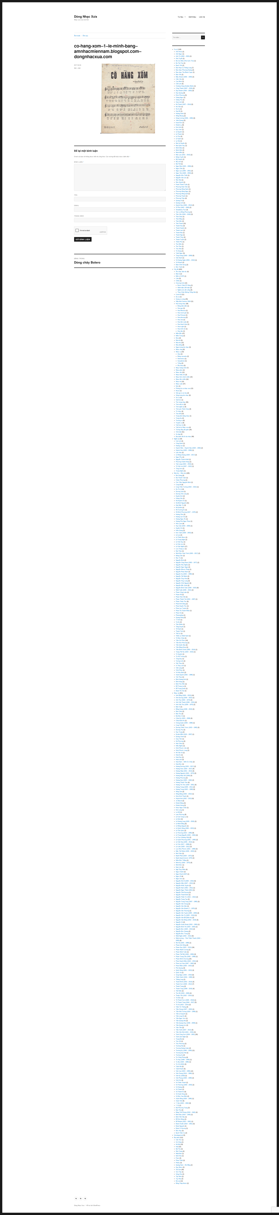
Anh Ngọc (179, 54)
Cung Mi (178, 484)
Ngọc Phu (179, 457)
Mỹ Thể (178, 164)
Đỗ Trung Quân (180, 688)
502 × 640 (77, 68)
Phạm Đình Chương (182, 959)
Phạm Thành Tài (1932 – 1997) (185, 599)
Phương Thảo (180, 198)
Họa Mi (178, 111)
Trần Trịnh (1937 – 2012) (183, 1030)
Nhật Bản (179, 1153)
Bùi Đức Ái (179, 716)
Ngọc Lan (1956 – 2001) (183, 171)
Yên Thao (179, 677)
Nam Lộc (178, 867)
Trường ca (179, 420)
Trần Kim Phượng (181, 642)
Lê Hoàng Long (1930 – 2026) (185, 821)
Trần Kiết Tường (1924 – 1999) (185, 1011)
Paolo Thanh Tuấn (181, 184)
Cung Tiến (179, 725)
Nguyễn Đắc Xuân (181, 585)
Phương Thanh (180, 196)
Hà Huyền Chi (180, 500)
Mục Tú (178, 558)
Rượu (177, 391)
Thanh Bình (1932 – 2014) (184, 982)
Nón (177, 386)
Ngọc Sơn (179, 878)
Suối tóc (178, 400)
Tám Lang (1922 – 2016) (183, 464)
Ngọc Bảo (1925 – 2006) (183, 166)
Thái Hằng (179, 219)
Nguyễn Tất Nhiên (181, 576)
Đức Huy (178, 1130)
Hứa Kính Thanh (181, 796)
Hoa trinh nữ (181, 329)
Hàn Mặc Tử (180, 505)
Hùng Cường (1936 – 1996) (184, 118)
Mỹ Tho (178, 1149)
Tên (75, 195)
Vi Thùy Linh (180, 665)
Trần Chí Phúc (180, 640)
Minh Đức (179, 865)
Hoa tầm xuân (182, 322)
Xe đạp (178, 434)
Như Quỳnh (179, 182)
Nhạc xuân (179, 384)
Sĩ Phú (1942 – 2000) (182, 207)
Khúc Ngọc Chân (181, 807)
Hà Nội (178, 1144)
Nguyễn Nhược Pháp (182, 569)
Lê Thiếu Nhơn (180, 537)
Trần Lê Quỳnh (180, 1014)
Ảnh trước (77, 36)
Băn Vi (178, 707)
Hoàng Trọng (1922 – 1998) (184, 789)
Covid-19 (178, 294)
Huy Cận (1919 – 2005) (183, 526)
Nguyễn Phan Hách (182, 571)
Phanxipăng (179, 615)
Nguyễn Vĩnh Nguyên (182, 583)
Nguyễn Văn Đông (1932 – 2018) (186, 920)
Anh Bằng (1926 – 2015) (183, 695)
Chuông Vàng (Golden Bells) (185, 86)
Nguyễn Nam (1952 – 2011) (184, 888)
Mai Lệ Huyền (180, 143)
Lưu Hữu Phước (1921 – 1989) (185, 849)
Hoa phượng (181, 317)
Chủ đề (176, 269)
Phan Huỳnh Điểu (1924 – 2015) (186, 961)
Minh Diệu (179, 148)
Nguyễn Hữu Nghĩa (182, 565)
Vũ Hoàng (179, 1087)
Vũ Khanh (179, 262)
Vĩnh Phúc (179, 670)
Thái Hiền (179, 221)
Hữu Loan (179, 523)
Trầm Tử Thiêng (181, 1007)
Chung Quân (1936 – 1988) (184, 723)
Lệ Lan (178, 535)
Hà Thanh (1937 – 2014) (183, 104)
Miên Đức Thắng (181, 860)
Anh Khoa (179, 51)
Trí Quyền (179, 654)
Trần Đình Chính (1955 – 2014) (185, 649)
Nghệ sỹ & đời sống (184, 290)
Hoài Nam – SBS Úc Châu (184, 762)
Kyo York (179, 129)
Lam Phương (180, 814)
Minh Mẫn (179, 152)
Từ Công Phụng (181, 1057)
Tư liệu (180, 17)
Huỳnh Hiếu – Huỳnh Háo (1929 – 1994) (188, 448)
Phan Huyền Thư (181, 606)
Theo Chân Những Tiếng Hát (187, 292)
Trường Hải (179, 1046)
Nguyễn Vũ (179, 922)
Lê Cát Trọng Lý (181, 817)
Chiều (177, 281)
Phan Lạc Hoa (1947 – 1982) (185, 963)
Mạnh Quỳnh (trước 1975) (184, 858)
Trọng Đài (179, 1039)
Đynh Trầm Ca (180, 1133)
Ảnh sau (85, 36)
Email (76, 205)
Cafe (177, 278)
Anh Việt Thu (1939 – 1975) (184, 704)
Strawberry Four (181, 210)
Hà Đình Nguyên (181, 503)
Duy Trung (179, 732)
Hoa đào (180, 331)
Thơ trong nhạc (180, 402)
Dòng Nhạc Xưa (85, 16)
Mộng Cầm (179, 555)
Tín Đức (178, 998)
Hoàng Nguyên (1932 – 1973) (185, 773)
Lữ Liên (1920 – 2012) (183, 846)
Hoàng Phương (180, 778)
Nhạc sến (179, 372)
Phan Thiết (179, 1160)
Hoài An (178, 755)
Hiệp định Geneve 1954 (183, 301)
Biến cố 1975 (180, 276)
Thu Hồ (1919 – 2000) (182, 993)
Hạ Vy (178, 109)
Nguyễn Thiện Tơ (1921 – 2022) (186, 897)
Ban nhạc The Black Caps (184, 72)
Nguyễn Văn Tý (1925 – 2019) (185, 915)
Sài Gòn (178, 1169)
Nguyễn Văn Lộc (181, 177)
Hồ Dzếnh (179, 507)
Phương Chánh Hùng (182, 462)
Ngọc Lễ (178, 876)
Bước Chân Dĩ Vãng (184, 285)
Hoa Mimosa (181, 310)
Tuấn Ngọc (179, 253)
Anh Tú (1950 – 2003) (182, 56)
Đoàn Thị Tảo (180, 691)
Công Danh (179, 443)
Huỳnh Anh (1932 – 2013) (184, 798)
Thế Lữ (178, 633)
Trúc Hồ (178, 1041)
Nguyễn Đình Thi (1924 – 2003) (185, 927)
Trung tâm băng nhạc (182, 416)
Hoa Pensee (181, 315)
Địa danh (176, 1137)
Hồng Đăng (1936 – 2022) (184, 794)
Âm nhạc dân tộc (181, 271)
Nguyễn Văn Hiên (181, 906)
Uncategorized (178, 1135)
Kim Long (179, 810)
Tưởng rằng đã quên (182, 429)
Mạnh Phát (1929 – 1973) (184, 856)
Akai (179, 354)
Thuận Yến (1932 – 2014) (184, 995)
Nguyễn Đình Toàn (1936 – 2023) (186, 588)
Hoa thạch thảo (182, 324)
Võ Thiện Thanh (181, 1082)
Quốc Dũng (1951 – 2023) (184, 970)
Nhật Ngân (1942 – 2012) (183, 936)
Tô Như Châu (180, 638)
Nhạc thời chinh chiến (183, 377)
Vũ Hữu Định (180, 672)
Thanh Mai (179, 232)
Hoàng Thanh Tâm (181, 782)
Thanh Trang (180, 986)
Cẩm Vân (179, 79)
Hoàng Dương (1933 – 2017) (185, 766)
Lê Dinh (178, 819)
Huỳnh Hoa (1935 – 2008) (184, 450)
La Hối (178, 812)
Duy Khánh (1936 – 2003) (184, 90)
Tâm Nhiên (179, 624)
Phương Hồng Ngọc (182, 191)
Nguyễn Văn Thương (182, 911)
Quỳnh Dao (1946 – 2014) (184, 205)
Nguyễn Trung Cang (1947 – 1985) (186, 901)
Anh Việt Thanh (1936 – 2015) (185, 702)
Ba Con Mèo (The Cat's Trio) (185, 61)
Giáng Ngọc (179, 97)
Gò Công (178, 1142)
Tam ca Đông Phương (183, 212)
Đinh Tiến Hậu (180, 1117)
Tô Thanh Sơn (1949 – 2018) (185, 1000)
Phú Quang (179, 968)
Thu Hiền (178, 244)
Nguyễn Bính (180, 560)
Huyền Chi (179, 528)
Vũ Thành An (180, 1091)
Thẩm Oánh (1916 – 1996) (184, 977)
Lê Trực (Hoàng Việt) (182, 837)
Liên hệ (202, 17)
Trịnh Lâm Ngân (181, 1037)
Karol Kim (179, 122)
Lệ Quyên (179, 132)
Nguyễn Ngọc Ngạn (182, 567)
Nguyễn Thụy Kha (181, 578)
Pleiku (178, 1163)
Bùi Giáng (179, 475)
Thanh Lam (179, 230)
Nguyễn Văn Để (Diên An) (184, 917)
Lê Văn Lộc (179, 544)
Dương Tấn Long (181, 494)
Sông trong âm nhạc (182, 395)
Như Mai (178, 180)
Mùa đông (179, 345)
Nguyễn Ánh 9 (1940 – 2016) (185, 881)
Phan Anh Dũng (181, 604)
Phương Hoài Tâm (182, 187)
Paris (177, 1158)
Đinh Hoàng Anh (181, 679)
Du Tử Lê (179, 489)
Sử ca (178, 397)
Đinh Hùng (179, 681)
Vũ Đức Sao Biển (181, 1096)
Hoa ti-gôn (181, 326)
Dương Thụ (179, 730)
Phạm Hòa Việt (180, 597)
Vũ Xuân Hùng (180, 1094)
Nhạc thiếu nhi (180, 374)
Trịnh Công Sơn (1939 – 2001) (185, 1034)
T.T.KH (178, 620)
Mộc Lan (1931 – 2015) (183, 155)
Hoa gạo (180, 308)
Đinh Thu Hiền (180, 684)
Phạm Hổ (179, 594)
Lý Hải (178, 141)
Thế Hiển (178, 991)
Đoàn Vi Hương (181, 1128)
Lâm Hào (178, 452)
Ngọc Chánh (180, 872)
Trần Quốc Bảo (180, 645)
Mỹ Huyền (179, 159)
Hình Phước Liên (181, 748)
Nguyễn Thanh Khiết (182, 459)
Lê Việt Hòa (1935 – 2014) (184, 842)
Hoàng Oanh (180, 113)
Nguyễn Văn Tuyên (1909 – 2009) (186, 913)
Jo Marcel (179, 801)
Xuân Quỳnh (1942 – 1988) (184, 675)
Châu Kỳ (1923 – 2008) (183, 718)
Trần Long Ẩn (180, 1016)
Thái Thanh (179, 223)
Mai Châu (179, 853)
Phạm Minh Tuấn (181, 952)
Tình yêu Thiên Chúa (182, 409)
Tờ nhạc (178, 411)
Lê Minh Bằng (180, 823)
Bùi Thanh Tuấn (181, 478)
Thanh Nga (179, 235)
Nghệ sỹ (176, 439)
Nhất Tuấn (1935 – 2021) (183, 590)
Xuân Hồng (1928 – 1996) (184, 1098)
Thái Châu (179, 216)
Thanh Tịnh (179, 631)
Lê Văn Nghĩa (180, 546)
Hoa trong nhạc (180, 303)
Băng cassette (182, 356)
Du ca (177, 297)
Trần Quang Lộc (181, 1025)
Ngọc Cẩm (179, 168)
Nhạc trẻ (178, 381)
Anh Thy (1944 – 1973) (183, 700)
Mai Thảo (179, 551)
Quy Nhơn (179, 1167)
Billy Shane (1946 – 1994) (184, 77)
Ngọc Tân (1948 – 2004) (183, 173)
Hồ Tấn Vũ (179, 752)
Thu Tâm (178, 246)
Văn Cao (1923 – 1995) (183, 1071)
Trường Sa (179, 1055)
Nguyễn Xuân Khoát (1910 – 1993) (186, 924)
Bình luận (79, 162)
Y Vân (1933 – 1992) (182, 1103)
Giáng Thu (179, 100)
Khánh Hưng (180, 805)
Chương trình (180, 283)
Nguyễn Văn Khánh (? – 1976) (185, 908)
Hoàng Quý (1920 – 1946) (184, 780)
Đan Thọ (178, 1110)
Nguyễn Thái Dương (182, 892)
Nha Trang (179, 1151)
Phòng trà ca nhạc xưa (183, 388)
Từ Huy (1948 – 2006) (183, 1059)
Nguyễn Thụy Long (182, 581)
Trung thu (179, 418)
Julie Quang (179, 120)
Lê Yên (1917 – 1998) (182, 844)
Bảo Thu (178, 714)
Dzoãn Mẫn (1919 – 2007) (184, 734)
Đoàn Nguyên (180, 1126)
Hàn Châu (179, 743)
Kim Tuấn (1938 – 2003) (183, 533)
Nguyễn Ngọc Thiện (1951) (184, 890)
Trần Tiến (179, 1027)
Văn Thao (179, 663)
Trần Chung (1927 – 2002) (184, 1009)
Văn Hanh (179, 258)
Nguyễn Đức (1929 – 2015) (184, 929)
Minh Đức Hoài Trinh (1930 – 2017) (187, 553)
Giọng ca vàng (180, 299)
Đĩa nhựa (180, 365)
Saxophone (181, 361)
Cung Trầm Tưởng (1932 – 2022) (186, 487)
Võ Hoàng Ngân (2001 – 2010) (185, 260)
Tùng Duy (179, 659)
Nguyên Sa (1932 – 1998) (184, 574)
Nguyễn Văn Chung (182, 904)
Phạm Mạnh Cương (182, 949)
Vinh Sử (178, 1080)
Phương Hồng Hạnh (182, 189)
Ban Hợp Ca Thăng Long (183, 68)
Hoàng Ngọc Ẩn (181, 519)
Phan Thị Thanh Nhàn (183, 610)
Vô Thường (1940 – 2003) (184, 1085)
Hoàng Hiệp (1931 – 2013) (184, 771)
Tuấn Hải (178, 1066)
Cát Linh (178, 441)
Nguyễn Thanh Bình (182, 894)
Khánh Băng (180, 803)
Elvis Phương (180, 95)
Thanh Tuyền (180, 239)
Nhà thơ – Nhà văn (180, 473)
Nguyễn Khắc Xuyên (182, 885)
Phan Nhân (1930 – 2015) (184, 966)
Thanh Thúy (179, 237)
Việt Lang (179, 668)
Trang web (79, 216)
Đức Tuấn (179, 267)
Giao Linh (179, 102)
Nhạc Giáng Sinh (181, 368)
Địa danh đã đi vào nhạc (183, 436)
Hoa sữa (180, 319)
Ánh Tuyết (179, 58)
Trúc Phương (180, 1043)
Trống (179, 363)
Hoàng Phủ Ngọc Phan (183, 521)
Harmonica (181, 358)
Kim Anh (178, 127)
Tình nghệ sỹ (180, 407)
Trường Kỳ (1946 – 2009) (184, 1050)
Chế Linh (178, 84)
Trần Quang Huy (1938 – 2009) (185, 1023)
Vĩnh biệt (178, 432)
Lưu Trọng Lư (180, 549)
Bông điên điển (182, 306)
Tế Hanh (178, 629)
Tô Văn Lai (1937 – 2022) (184, 466)
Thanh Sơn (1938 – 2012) (184, 984)
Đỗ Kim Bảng (180, 1119)
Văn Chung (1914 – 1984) (184, 1073)
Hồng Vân (179, 791)
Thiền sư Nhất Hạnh (182, 636)
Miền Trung (179, 336)
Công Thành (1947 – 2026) (184, 88)
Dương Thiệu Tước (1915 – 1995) (186, 727)
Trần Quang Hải (181, 1020)
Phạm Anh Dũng (181, 945)
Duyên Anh (179, 496)
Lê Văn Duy (179, 542)
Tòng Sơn (179, 468)
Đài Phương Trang (182, 1108)
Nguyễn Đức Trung (182, 933)
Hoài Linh (179, 759)
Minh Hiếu (179, 150)
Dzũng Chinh (180, 736)
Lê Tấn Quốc (180, 830)
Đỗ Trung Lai (180, 686)
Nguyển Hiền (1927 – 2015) (184, 883)
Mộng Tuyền (180, 157)
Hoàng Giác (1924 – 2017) (184, 768)
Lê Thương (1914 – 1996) (184, 833)
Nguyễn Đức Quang (182, 931)
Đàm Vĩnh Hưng (181, 265)
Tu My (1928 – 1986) (182, 1062)
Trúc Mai (178, 248)
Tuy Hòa (178, 1179)
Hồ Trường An (180, 510)
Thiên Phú (179, 242)
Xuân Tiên (179, 1101)
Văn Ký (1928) (180, 1075)
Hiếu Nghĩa (179, 746)
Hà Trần (178, 106)
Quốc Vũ (178, 972)
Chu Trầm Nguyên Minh (183, 482)
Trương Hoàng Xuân (182, 1048)
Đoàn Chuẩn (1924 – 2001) (184, 1124)
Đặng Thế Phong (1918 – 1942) (185, 1112)
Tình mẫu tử (180, 404)
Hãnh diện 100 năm (184, 287)
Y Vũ (177, 1105)
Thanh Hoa (179, 226)
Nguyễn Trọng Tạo (181, 899)
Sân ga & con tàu (181, 393)
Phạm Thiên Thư (181, 601)
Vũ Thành (179, 1089)
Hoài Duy (179, 757)
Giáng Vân (179, 498)
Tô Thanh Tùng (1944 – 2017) (185, 1002)
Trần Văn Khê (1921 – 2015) (185, 1032)
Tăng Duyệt (179, 626)
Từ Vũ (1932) (180, 1064)
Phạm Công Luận (181, 592)
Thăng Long (179, 979)
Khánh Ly (179, 125)
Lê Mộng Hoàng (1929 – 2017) (185, 455)
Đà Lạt (178, 1181)
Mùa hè (178, 340)
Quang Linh (179, 203)
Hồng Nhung (180, 116)
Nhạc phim (179, 370)
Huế (177, 1146)
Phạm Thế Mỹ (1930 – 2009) (185, 954)
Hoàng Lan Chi (180, 517)
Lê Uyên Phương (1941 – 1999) (186, 840)
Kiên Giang (179, 530)
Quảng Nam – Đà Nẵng (183, 1165)
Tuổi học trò (179, 425)
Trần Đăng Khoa (181, 647)
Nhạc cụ (178, 352)
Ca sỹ (176, 49)
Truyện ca (179, 423)
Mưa (177, 338)
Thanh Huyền (180, 228)
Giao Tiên (179, 739)
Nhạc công (179, 349)
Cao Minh (179, 81)
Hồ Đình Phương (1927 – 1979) (186, 512)
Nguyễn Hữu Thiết (181, 175)
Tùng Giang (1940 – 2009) (184, 255)
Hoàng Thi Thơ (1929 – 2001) (185, 785)
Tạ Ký (178, 622)
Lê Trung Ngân (180, 539)
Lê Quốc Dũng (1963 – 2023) (185, 828)
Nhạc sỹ (176, 693)
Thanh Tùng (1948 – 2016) (184, 988)
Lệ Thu (178, 136)
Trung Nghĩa (180, 471)
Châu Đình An (180, 720)
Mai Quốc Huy (180, 145)
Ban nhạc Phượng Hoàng (184, 70)
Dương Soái (180, 491)
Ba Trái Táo (179, 63)
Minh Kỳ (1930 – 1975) (183, 862)
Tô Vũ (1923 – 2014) (182, 1004)
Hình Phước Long (181, 750)
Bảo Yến (178, 74)
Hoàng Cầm (179, 514)
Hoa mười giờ (182, 313)
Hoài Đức (179, 764)
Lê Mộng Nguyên (181, 826)
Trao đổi (178, 413)
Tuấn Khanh (179, 1069)
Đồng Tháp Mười (181, 1183)
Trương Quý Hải (181, 1053)
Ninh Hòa (179, 1156)
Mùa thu (178, 342)
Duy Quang (179, 93)
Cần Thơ (178, 1140)
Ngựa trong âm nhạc (182, 347)
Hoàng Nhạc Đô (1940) (183, 775)
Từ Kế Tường (180, 656)
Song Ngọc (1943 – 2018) (184, 975)
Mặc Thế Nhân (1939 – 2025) (185, 851)
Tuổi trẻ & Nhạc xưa (182, 427)
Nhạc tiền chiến (181, 379)
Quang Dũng (180, 617)
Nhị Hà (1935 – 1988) (182, 943)
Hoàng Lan (179, 445)
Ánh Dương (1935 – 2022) (184, 697)
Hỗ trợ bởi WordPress (93, 1205)
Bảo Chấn (179, 711)
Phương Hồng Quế (182, 194)
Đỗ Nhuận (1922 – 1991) (183, 1121)
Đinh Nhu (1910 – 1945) (183, 1114)
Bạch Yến (179, 65)
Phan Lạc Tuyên (181, 608)
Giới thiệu (192, 17)
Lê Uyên (178, 139)
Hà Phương (179, 741)
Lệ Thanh (179, 134)
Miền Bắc (179, 333)
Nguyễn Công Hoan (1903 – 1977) (186, 562)
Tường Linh (179, 661)
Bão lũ (178, 274)
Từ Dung (178, 251)
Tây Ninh (178, 1176)
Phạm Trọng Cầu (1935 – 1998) (186, 956)
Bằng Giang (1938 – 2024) (184, 709)
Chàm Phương (180, 480)
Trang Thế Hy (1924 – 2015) (184, 652)
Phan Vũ (178, 613)
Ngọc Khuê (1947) (181, 874)
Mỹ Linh (178, 161)
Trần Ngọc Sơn (180, 1018)
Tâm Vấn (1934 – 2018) (183, 214)
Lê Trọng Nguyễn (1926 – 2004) (186, 835)
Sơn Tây (178, 1172)
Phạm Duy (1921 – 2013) (183, 947)
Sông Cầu (179, 1174)
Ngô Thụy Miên (180, 869)
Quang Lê (179, 200)
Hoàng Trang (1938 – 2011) (184, 787)
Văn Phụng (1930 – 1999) (184, 1078)
